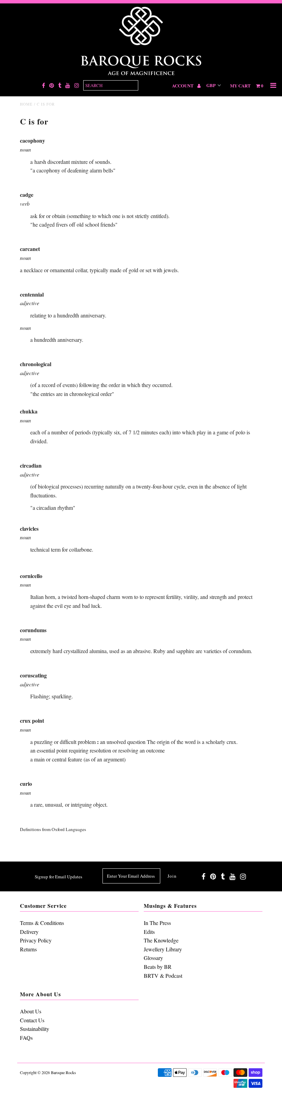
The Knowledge (161, 940)
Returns (28, 949)
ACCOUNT (183, 85)
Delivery (29, 931)
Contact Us (32, 1020)
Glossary (153, 957)
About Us (30, 1011)
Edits (149, 931)
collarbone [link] (80, 549)
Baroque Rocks (63, 1072)
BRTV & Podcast (163, 975)
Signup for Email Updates (58, 877)
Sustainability (34, 1028)
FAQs (26, 1037)
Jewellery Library (163, 949)
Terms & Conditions (42, 922)
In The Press (157, 922)
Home (26, 104)
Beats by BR (158, 966)
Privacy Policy (36, 940)
